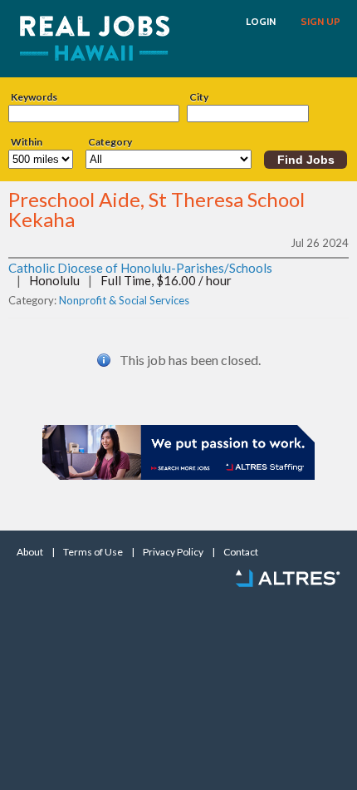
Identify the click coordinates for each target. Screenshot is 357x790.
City (198, 97)
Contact (240, 552)
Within (26, 142)
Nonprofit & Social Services (124, 300)
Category (110, 142)
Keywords (34, 97)
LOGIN (261, 22)
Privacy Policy (173, 552)
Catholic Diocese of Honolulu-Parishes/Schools (140, 267)
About (30, 552)
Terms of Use (93, 552)
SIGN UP (320, 22)
